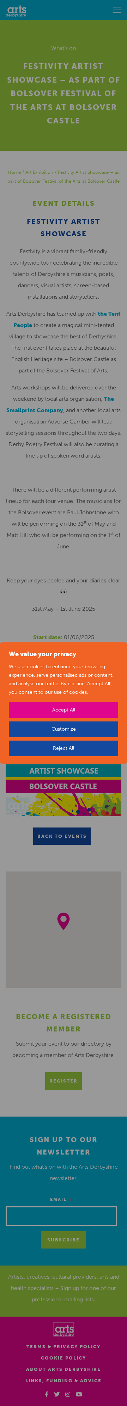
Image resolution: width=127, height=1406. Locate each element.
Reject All (63, 748)
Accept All (63, 710)
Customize (64, 729)
